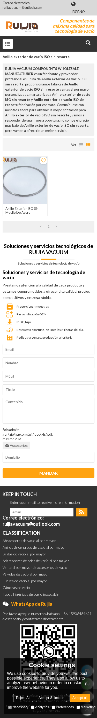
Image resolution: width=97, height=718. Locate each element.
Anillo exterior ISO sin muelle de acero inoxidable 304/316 (22, 212)
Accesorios (19, 445)
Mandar (48, 472)
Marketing (88, 707)
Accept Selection (51, 698)
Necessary (20, 707)
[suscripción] (81, 512)
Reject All (23, 698)
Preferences (65, 707)
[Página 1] (41, 226)
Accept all (79, 698)
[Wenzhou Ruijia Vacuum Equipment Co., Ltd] (22, 25)
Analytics (42, 707)
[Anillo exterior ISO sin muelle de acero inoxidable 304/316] (25, 180)
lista (81, 145)
